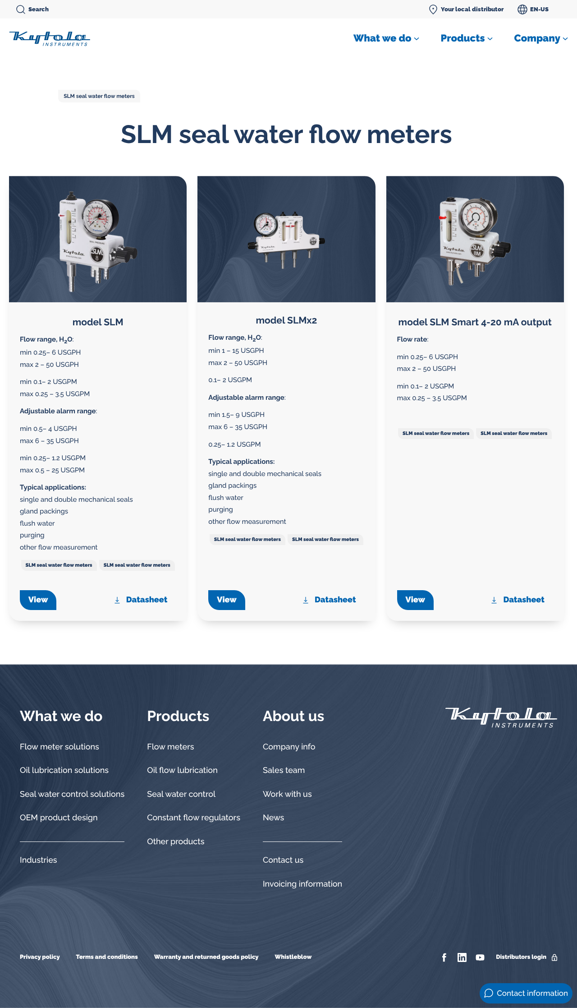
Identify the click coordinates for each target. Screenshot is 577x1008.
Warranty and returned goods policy (206, 957)
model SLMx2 (286, 320)
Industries (38, 860)
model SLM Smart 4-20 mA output (475, 322)
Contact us (283, 860)
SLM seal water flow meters (99, 96)
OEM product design (59, 818)
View (38, 600)
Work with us (287, 794)
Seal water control (181, 794)
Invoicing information (302, 884)
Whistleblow (293, 957)
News (273, 818)
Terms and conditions (107, 957)
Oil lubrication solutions (64, 770)
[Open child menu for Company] (565, 39)
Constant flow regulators (193, 818)
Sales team (284, 770)
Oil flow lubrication (182, 770)
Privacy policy (40, 957)
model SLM (98, 322)
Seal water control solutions (72, 794)
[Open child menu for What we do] (416, 39)
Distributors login (521, 957)
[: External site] (445, 957)
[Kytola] (49, 38)
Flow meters (170, 747)
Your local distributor (472, 9)
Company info (289, 747)
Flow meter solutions (59, 747)
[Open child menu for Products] (490, 39)
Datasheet (146, 600)
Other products (175, 841)
